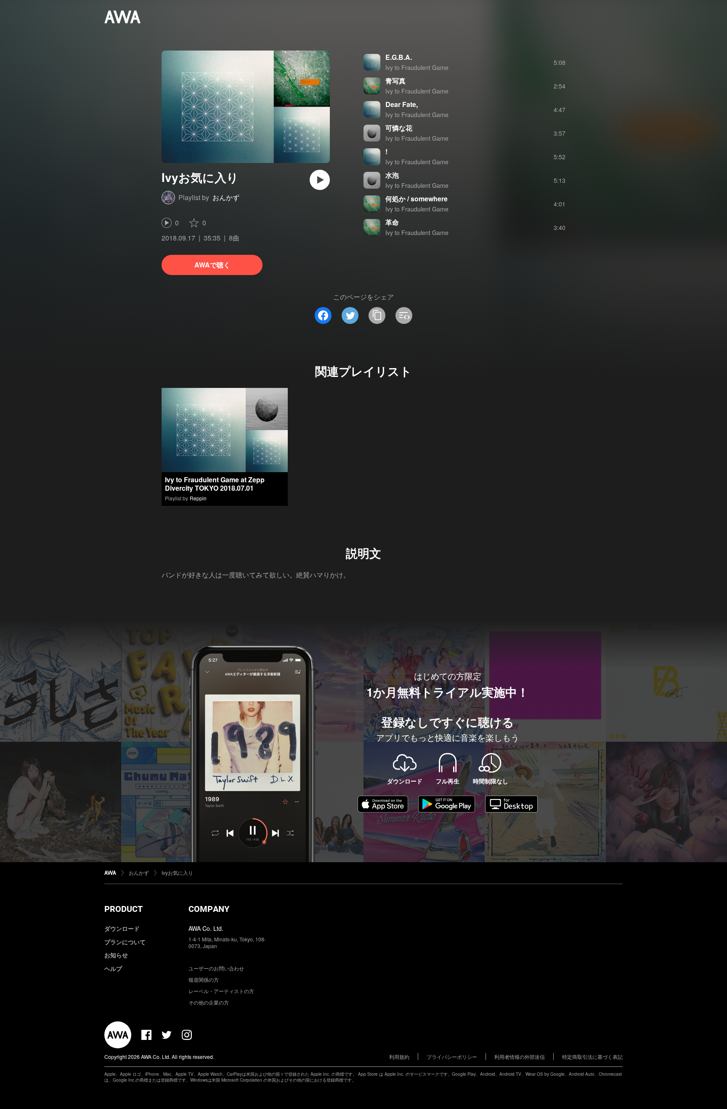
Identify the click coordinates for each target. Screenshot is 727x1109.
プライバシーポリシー (452, 1056)
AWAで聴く (212, 265)
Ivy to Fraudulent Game (416, 67)
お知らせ (116, 955)
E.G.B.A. (398, 57)
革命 (392, 222)
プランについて (125, 942)
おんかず (225, 197)
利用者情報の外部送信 (519, 1056)
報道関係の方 (203, 979)
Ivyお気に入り (177, 872)
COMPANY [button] (208, 909)
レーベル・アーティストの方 (221, 990)
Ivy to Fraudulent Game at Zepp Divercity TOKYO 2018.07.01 (215, 484)
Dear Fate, (401, 104)
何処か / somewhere (416, 198)
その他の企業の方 (208, 1002)
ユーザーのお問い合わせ (216, 968)
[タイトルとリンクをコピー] (377, 315)
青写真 (395, 81)
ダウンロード (122, 928)
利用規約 (399, 1056)
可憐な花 (398, 128)
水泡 (392, 175)
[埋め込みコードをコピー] (403, 315)
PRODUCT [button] (123, 909)
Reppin (198, 498)
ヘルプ (113, 968)
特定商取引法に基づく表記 (592, 1056)
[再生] (320, 180)
